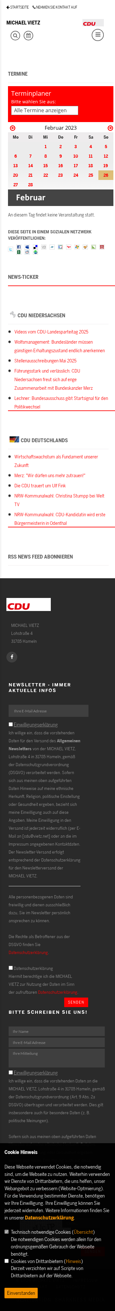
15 (45, 165)
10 (75, 156)
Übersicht (83, 1232)
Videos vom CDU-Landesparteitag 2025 (51, 332)
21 (30, 175)
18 (90, 165)
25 (90, 175)
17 (76, 165)
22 (45, 175)
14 (30, 165)
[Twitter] (10, 248)
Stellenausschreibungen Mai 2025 (45, 361)
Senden (76, 1002)
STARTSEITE (19, 7)
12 (106, 156)
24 (75, 175)
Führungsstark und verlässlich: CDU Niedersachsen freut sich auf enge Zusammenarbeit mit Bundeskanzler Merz (53, 379)
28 (30, 184)
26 (105, 175)
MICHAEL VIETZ (23, 22)
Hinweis (73, 1261)
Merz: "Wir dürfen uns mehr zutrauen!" (49, 475)
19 (105, 165)
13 (15, 165)
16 (60, 165)
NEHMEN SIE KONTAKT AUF (56, 7)
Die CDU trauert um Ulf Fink (40, 486)
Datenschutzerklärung (28, 952)
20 (15, 175)
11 (91, 156)
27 (15, 184)
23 (60, 175)
